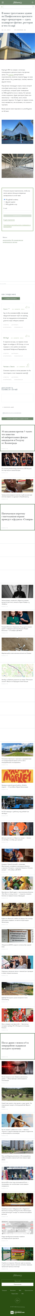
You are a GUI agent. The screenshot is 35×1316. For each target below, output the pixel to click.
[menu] (17, 418)
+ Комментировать (10, 298)
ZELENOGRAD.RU (20, 30)
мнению (11, 75)
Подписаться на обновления (12, 413)
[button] (17, 215)
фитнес (15, 242)
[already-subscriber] (17, 220)
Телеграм (4, 1290)
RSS (23, 1293)
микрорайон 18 (8, 240)
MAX (20, 1290)
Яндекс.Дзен (15, 1293)
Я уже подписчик (9, 220)
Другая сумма (10, 202)
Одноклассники (29, 1290)
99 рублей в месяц (12, 200)
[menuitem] (4, 1290)
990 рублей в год (11, 204)
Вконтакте (12, 1290)
